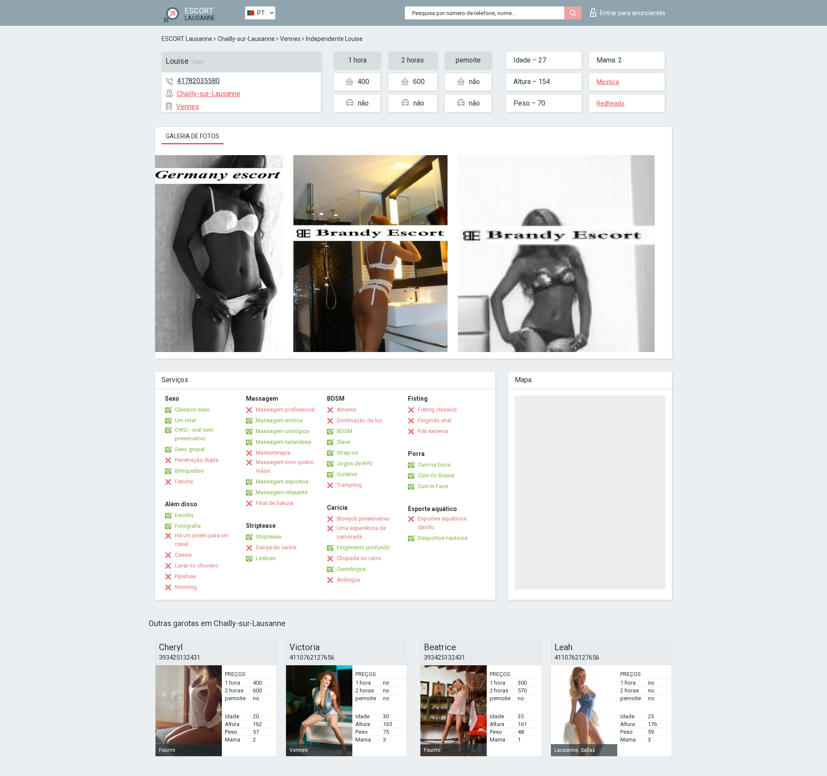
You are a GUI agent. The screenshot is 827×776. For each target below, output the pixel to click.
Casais (183, 555)
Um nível (185, 420)
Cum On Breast (436, 475)
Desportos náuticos (442, 538)
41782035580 (198, 81)
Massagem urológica (282, 431)
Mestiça (608, 82)
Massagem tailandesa (283, 442)
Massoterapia (273, 452)
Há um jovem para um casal (202, 539)
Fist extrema (433, 431)
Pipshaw (185, 576)
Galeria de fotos (192, 136)
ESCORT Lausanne (187, 38)
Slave (343, 442)
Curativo (347, 474)
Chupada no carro (359, 558)
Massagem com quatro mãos (285, 466)
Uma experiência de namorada (361, 532)
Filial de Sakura (274, 503)
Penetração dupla (196, 460)
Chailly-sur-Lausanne (246, 38)
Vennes (290, 38)
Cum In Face (433, 486)
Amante (346, 409)
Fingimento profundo (363, 547)
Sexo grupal (190, 449)
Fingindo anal (434, 420)
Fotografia (188, 526)
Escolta (184, 515)
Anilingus (348, 580)
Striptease (268, 536)
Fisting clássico (437, 409)
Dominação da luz (359, 420)
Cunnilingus (351, 569)
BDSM (344, 431)
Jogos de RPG (355, 463)
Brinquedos (189, 470)
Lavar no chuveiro (196, 565)
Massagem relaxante (282, 492)
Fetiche (184, 481)
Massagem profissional (285, 409)
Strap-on (347, 452)
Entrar (632, 12)
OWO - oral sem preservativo (194, 434)
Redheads (611, 103)
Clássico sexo (192, 409)
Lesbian (266, 558)
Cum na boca (434, 464)
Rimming (186, 587)
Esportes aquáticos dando (442, 522)
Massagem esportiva (282, 481)
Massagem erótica (279, 420)
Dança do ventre (276, 547)
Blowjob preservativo (363, 518)
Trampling (349, 485)
